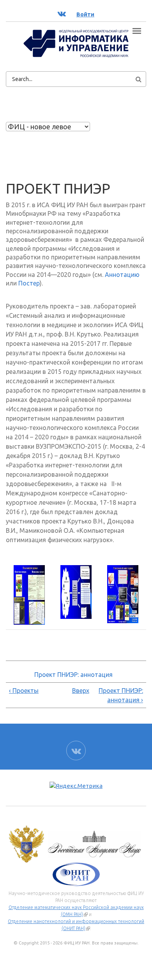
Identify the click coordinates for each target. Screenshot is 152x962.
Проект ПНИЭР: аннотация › (121, 695)
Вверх (75, 690)
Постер (29, 283)
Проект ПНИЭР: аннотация (73, 674)
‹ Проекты (24, 690)
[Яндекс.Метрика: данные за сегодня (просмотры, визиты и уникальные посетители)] (76, 786)
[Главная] (76, 43)
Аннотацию (122, 274)
